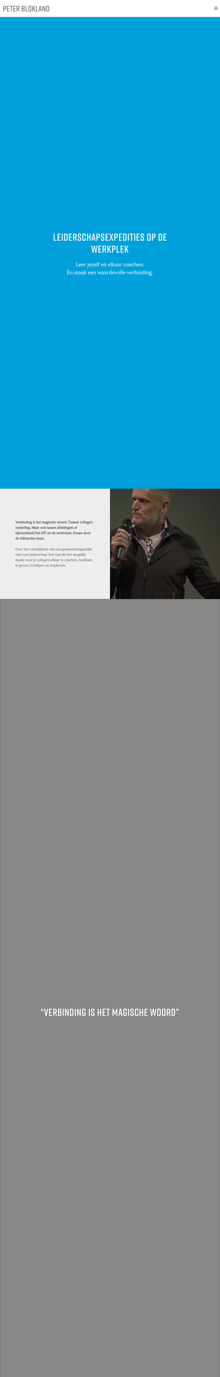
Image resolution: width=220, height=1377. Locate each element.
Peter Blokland (26, 8)
